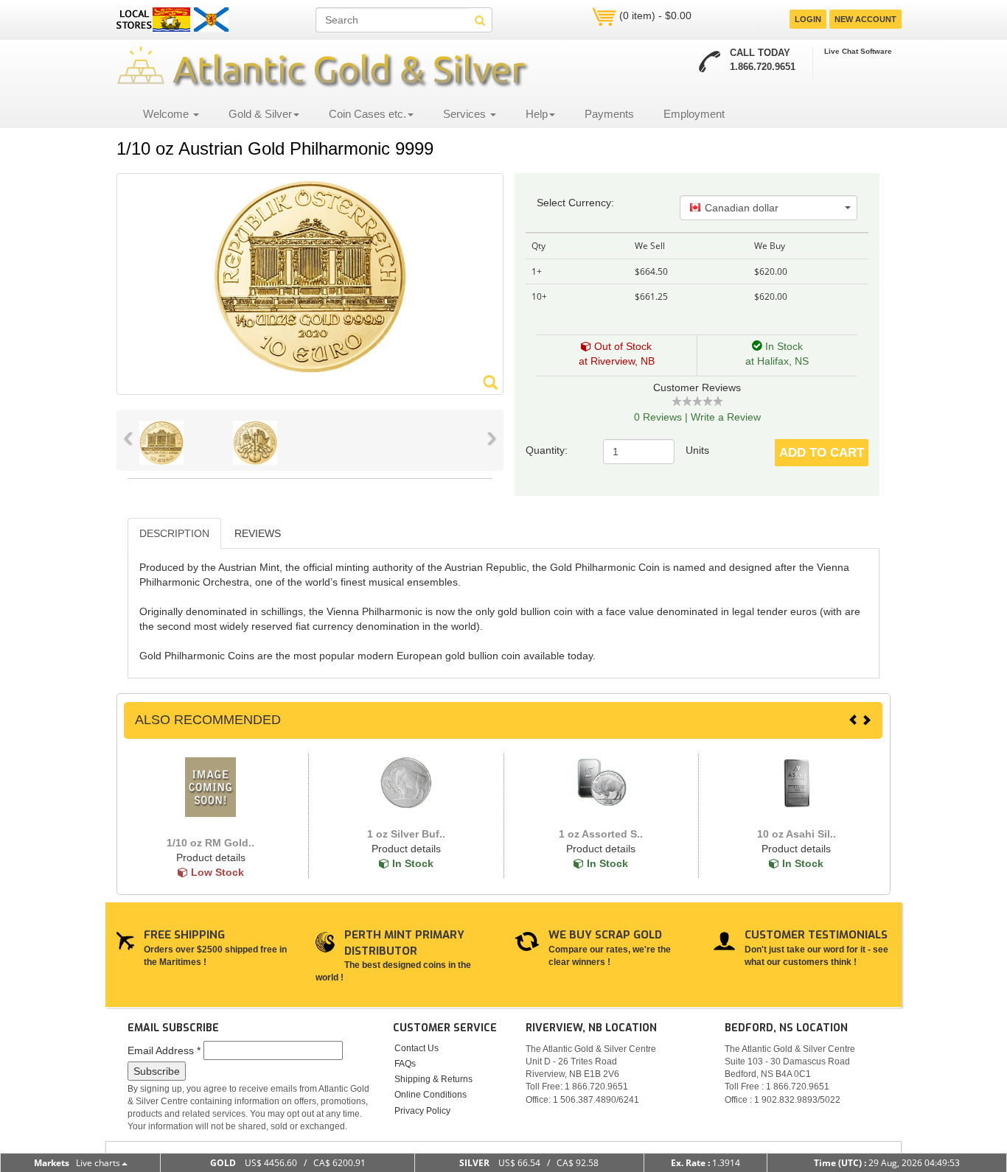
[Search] (479, 19)
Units (697, 450)
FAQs (405, 1064)
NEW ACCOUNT (865, 19)
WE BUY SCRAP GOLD (605, 934)
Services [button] (466, 114)
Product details (210, 857)
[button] (768, 207)
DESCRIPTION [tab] (174, 533)
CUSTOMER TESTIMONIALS (816, 934)
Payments (609, 114)
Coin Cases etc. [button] (367, 114)
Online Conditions (430, 1094)
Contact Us (416, 1048)
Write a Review (726, 417)
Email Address (164, 1050)
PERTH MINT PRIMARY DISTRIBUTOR (404, 942)
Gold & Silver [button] (260, 114)
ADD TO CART (821, 453)
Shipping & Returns (433, 1079)
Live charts (98, 1163)
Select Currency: (575, 202)
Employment (694, 114)
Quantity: (548, 450)
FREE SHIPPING (184, 934)
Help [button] (537, 114)
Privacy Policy (422, 1111)
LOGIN (808, 19)
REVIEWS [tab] (257, 533)
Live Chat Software (858, 51)
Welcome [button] (167, 114)
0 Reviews (658, 417)
